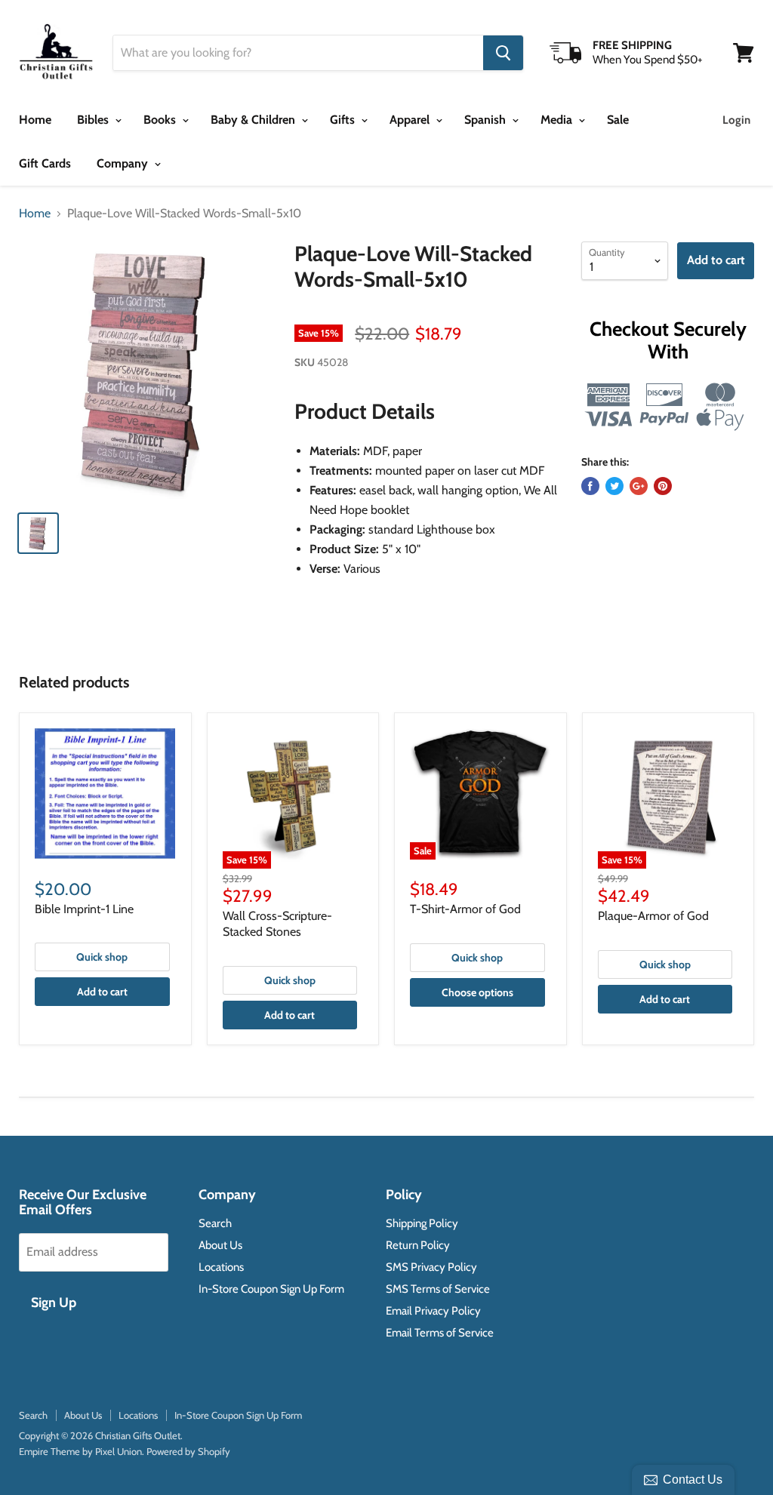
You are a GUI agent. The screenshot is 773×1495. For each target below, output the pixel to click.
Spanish (486, 119)
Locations (221, 1267)
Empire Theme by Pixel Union (80, 1451)
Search (215, 1223)
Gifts (344, 119)
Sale (618, 119)
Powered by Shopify (188, 1451)
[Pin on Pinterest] (663, 486)
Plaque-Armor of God (653, 916)
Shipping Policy (422, 1223)
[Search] (503, 52)
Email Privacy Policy (433, 1311)
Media (557, 119)
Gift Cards (45, 163)
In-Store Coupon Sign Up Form (271, 1289)
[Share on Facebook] (590, 486)
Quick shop (102, 957)
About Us (220, 1245)
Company (124, 163)
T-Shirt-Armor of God (465, 909)
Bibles (94, 119)
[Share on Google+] (639, 486)
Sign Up (53, 1302)
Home (35, 119)
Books (161, 119)
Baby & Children (254, 119)
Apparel (411, 119)
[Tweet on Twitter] (614, 486)
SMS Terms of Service (438, 1289)
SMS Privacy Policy (431, 1267)
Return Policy (418, 1245)
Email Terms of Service (440, 1333)
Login (736, 120)
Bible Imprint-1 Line (84, 909)
